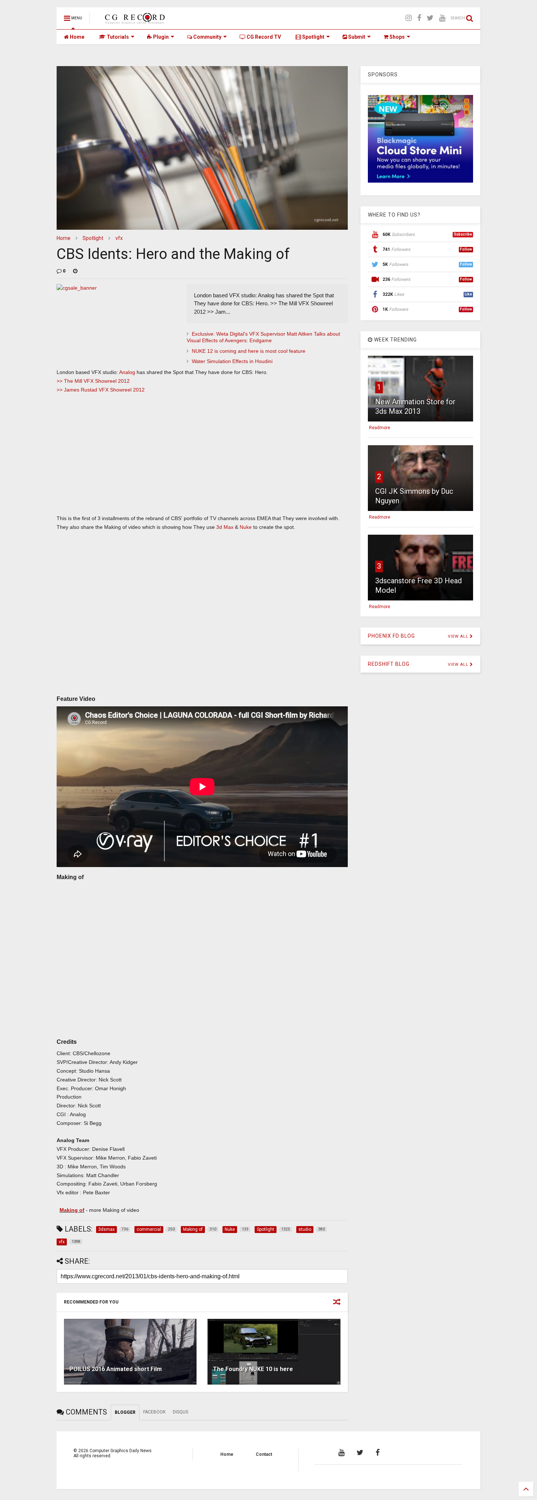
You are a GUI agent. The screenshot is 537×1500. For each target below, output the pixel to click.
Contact (264, 1454)
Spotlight (312, 37)
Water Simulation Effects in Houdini (232, 361)
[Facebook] (419, 18)
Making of (72, 1210)
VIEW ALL (459, 636)
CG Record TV (263, 37)
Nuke (245, 527)
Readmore (379, 427)
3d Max (224, 527)
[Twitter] (430, 18)
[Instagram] (408, 18)
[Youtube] (442, 18)
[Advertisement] (202, 461)
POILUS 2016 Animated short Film (115, 1369)
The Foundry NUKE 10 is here (253, 1369)
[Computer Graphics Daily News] (133, 20)
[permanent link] (75, 271)
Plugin (160, 37)
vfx (119, 238)
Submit (356, 37)
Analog (127, 372)
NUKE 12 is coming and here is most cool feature (248, 351)
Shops (396, 37)
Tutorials (117, 37)
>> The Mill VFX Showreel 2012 (93, 381)
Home (76, 37)
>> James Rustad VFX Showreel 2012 (101, 390)
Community (206, 37)
